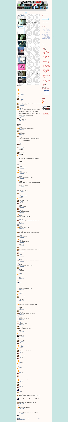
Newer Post (18, 418)
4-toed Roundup (44, 57)
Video (49, 29)
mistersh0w (20, 381)
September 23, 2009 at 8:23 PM (22, 191)
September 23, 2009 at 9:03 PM (22, 336)
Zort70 (20, 95)
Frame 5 (46, 31)
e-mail (46, 37)
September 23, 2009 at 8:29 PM (22, 207)
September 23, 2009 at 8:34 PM (22, 223)
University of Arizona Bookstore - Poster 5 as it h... (46, 71)
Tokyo (48, 38)
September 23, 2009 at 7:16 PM (22, 99)
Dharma (43, 31)
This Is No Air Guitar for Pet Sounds (46, 54)
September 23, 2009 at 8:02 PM (22, 134)
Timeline (43, 41)
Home (28, 418)
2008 (43, 85)
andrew (20, 414)
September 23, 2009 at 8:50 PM (22, 261)
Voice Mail (46, 41)
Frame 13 (44, 32)
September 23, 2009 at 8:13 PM (22, 163)
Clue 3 (47, 39)
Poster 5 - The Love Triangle (46, 70)
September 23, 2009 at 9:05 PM (22, 346)
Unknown (20, 171)
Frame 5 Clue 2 (44, 74)
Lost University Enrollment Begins (46, 62)
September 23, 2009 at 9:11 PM (22, 380)
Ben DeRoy (20, 108)
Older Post (39, 418)
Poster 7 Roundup (45, 51)
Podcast (46, 29)
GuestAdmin (44, 100)
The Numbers (45, 38)
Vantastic (44, 76)
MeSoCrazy (20, 394)
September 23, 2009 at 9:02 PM (22, 331)
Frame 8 (47, 32)
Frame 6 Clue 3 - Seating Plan (46, 65)
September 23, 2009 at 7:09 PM (22, 94)
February (44, 84)
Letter (44, 36)
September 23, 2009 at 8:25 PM (22, 196)
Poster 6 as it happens (45, 58)
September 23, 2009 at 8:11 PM (22, 153)
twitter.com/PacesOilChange (24, 15)
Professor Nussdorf (47, 36)
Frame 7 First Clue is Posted (46, 56)
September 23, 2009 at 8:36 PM (22, 228)
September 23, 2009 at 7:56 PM (22, 120)
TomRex (20, 293)
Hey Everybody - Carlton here (46, 60)
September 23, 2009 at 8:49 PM (22, 256)
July (43, 83)
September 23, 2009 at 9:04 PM (22, 341)
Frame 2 (49, 34)
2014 (43, 45)
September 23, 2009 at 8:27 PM (22, 201)
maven (20, 166)
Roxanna (20, 281)
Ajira (47, 35)
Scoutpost (20, 117)
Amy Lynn (20, 127)
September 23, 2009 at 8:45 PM (22, 242)
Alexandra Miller (48, 37)
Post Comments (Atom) (22, 419)
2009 (43, 48)
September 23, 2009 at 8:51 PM (22, 266)
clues (49, 38)
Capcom (20, 123)
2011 (43, 47)
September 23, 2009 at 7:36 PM (22, 105)
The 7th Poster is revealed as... (46, 52)
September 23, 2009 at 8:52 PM (22, 275)
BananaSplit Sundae (44, 39)
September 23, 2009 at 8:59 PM (22, 319)
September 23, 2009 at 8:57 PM (22, 300)
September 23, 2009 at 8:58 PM (22, 309)
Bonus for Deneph (45, 81)
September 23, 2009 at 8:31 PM (22, 212)
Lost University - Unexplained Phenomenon (46, 67)
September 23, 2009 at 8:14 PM (22, 173)
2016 (43, 44)
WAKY (47, 41)
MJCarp (20, 100)
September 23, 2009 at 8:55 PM (22, 286)
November (44, 49)
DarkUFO (49, 39)
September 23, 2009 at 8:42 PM (22, 237)
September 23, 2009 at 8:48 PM (22, 251)
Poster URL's (44, 72)
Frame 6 (49, 31)
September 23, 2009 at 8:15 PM (22, 178)
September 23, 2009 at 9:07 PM (22, 356)
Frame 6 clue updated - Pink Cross (46, 66)
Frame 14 (48, 30)
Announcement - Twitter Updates (46, 69)
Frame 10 (45, 30)
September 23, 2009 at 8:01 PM (22, 129)
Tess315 (20, 143)
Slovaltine (46, 34)
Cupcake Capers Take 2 (45, 78)
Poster (47, 28)
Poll (49, 32)
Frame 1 (44, 33)
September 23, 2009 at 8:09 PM (22, 148)
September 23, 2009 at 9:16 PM (22, 403)
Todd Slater (43, 37)
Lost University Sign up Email (46, 61)
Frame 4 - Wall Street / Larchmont (46, 80)
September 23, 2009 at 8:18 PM (22, 186)
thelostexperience (46, 42)
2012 (43, 46)
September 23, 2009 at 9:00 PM (22, 324)
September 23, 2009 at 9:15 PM (22, 390)
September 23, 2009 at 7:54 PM (22, 116)
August (44, 82)
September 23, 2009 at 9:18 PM (22, 408)
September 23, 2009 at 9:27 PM (22, 413)
